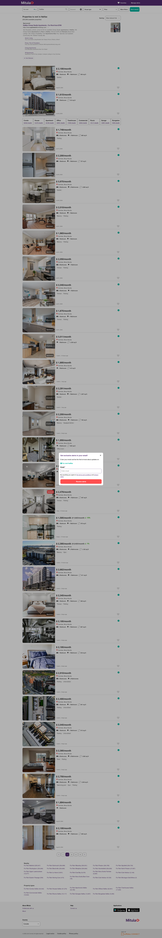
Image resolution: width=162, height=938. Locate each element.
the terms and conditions (83, 475)
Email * (62, 467)
